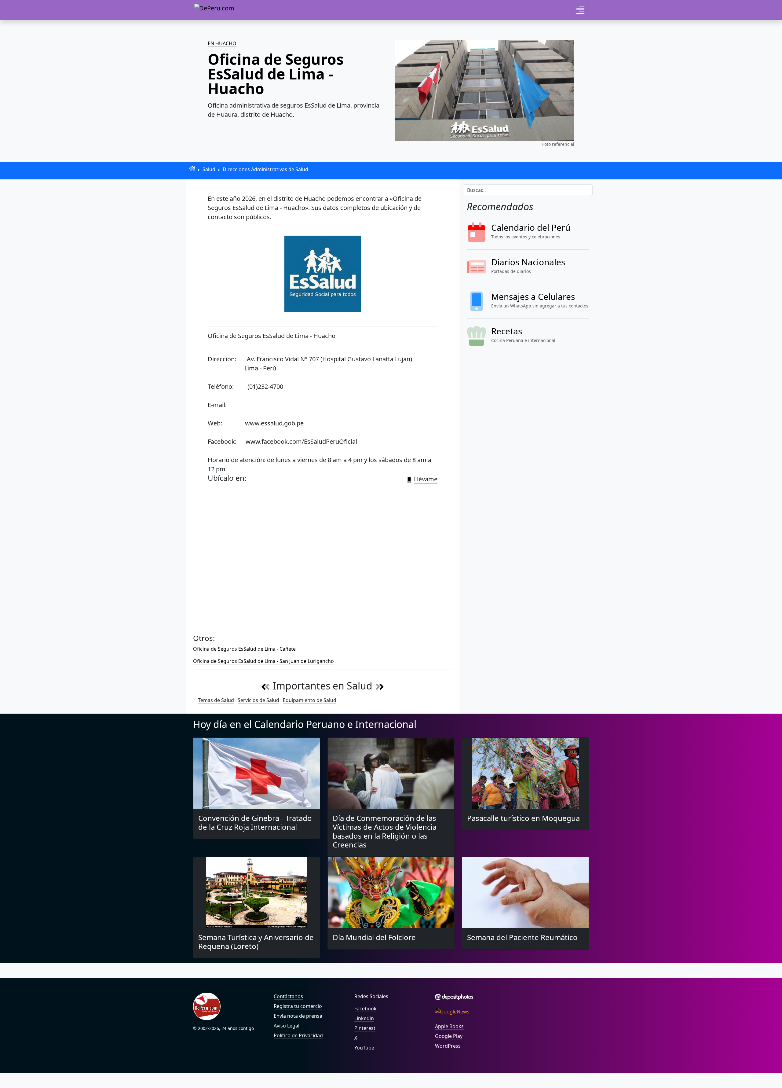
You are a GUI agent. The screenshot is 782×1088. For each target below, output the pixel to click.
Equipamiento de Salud (309, 700)
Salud (209, 169)
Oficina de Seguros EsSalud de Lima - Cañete (244, 648)
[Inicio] (192, 168)
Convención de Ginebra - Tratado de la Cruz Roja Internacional (255, 822)
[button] (580, 10)
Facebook (365, 1008)
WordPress (448, 1045)
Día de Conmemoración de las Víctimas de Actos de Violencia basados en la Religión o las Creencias (385, 831)
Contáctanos (288, 996)
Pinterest (364, 1028)
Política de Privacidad (298, 1035)
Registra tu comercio (298, 1006)
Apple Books (449, 1026)
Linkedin (364, 1018)
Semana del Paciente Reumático (522, 937)
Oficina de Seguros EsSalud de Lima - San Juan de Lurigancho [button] (263, 661)
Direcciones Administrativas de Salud (265, 169)
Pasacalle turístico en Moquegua (523, 818)
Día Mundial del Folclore (374, 937)
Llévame (425, 479)
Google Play (448, 1036)
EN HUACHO (222, 43)
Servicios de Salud (258, 700)
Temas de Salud (216, 700)
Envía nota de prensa (298, 1016)
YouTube (364, 1047)
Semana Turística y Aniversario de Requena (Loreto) (256, 941)
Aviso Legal (286, 1025)
